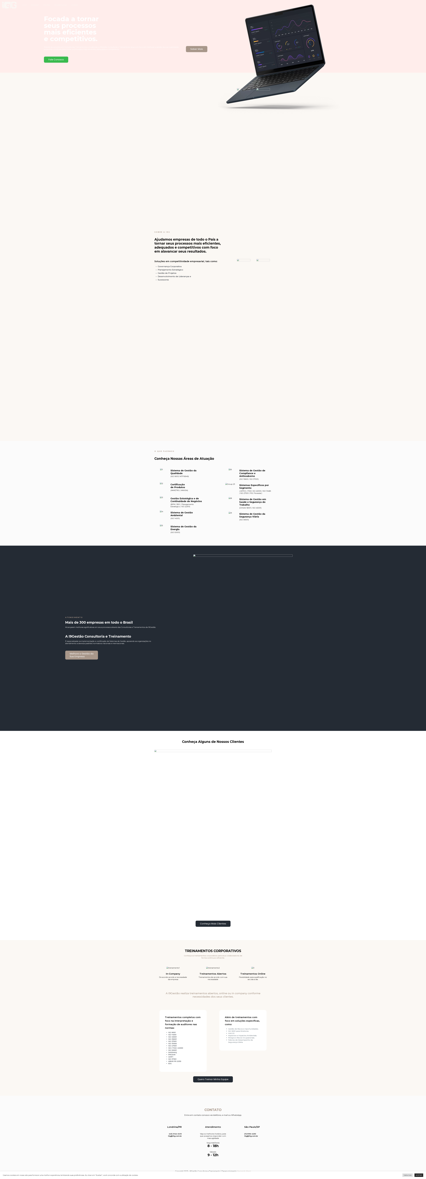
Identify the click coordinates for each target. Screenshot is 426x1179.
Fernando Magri (244, 1171)
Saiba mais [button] (407, 1175)
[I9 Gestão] (9, 5)
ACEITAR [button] (419, 1175)
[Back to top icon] (213, 1166)
